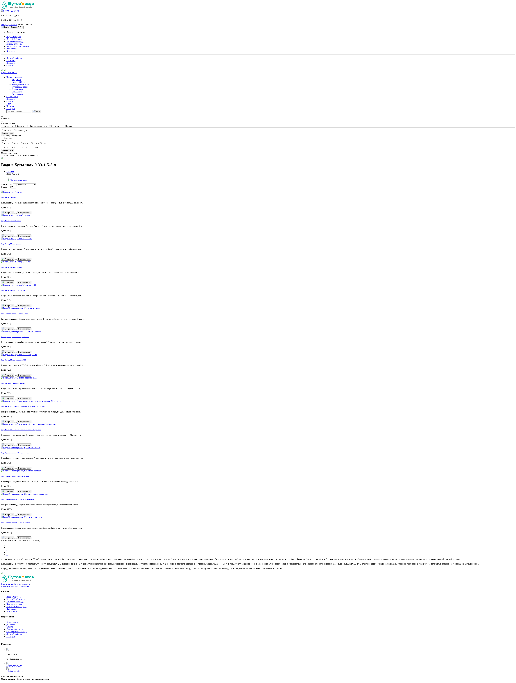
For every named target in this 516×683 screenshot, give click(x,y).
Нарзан (69, 126)
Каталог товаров (14, 77)
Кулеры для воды (14, 44)
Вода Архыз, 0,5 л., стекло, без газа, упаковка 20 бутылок (21, 429)
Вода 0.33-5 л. (18, 82)
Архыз (8, 126)
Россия (8, 138)
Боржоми (21, 126)
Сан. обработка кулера (16, 631)
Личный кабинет (14, 58)
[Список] (2, 190)
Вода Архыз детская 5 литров (11, 220)
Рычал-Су (21, 130)
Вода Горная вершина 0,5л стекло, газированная (17, 499)
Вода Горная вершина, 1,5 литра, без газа (15, 337)
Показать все (7, 133)
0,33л (24, 148)
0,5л (34, 148)
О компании (12, 96)
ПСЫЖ (8, 130)
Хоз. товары (11, 51)
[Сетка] (5, 190)
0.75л (26, 143)
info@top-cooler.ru (9, 24)
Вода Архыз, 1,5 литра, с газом (11, 244)
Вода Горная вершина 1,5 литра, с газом (14, 313)
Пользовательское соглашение (15, 586)
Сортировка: (7, 184)
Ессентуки (56, 126)
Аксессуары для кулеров (17, 46)
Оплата (9, 65)
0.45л (7, 143)
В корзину (8, 213)
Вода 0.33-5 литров (15, 39)
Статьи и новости (14, 629)
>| (7, 555)
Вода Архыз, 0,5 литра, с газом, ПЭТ (13, 360)
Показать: (5, 187)
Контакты (10, 60)
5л (6, 148)
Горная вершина (38, 126)
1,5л (36, 143)
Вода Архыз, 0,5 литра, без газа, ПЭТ (13, 383)
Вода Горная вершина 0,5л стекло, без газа (15, 522)
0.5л (17, 143)
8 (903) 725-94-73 (11, 11)
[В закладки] (16, 213)
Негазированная (31, 155)
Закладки (10, 636)
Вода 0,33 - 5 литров (15, 599)
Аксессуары (17, 89)
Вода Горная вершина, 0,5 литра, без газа (15, 476)
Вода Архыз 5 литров (8, 197)
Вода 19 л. (16, 79)
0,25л (14, 148)
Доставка (10, 63)
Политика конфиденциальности (16, 584)
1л (44, 143)
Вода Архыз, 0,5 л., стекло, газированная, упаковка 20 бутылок (23, 406)
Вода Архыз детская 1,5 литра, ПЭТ (13, 290)
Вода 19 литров (13, 36)
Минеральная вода (15, 41)
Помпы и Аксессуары (16, 606)
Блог (8, 104)
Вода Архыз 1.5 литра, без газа (11, 267)
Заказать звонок (25, 24)
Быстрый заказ (24, 213)
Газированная (11, 155)
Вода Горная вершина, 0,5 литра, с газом (15, 453)
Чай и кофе (11, 49)
